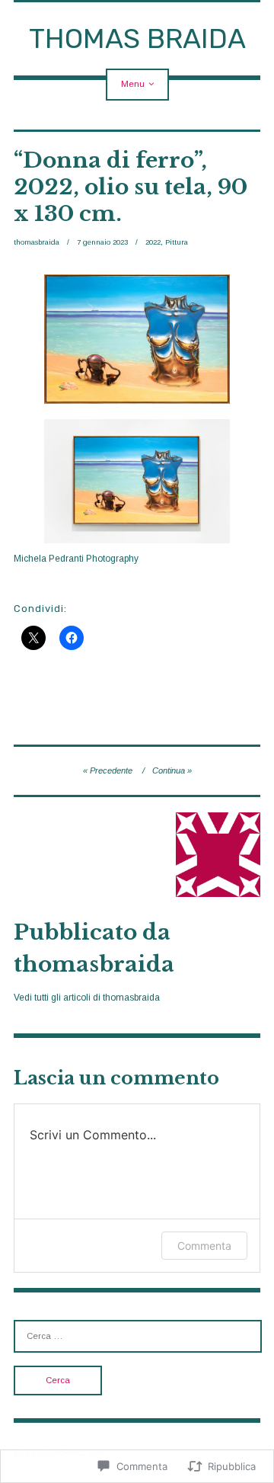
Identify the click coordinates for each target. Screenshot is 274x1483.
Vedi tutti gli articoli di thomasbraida (87, 997)
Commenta (204, 1245)
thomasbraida (36, 242)
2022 (153, 242)
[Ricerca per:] (138, 1336)
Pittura (176, 242)
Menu (133, 83)
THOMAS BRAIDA (137, 38)
